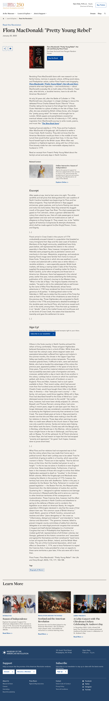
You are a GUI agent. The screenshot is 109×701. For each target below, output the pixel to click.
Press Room (33, 681)
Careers (5, 686)
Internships (6, 689)
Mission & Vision (8, 684)
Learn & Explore (24, 13)
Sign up (60, 671)
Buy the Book (53, 58)
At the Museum (8, 13)
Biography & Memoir (37, 570)
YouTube (88, 689)
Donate (93, 13)
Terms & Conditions (62, 689)
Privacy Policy (60, 686)
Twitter (87, 684)
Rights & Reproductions (36, 684)
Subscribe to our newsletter (40, 334)
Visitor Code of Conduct (63, 684)
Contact (58, 681)
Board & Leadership (9, 692)
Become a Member (24, 672)
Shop (100, 13)
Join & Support (39, 13)
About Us (6, 681)
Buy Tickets (101, 5)
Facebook (88, 681)
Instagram (88, 687)
